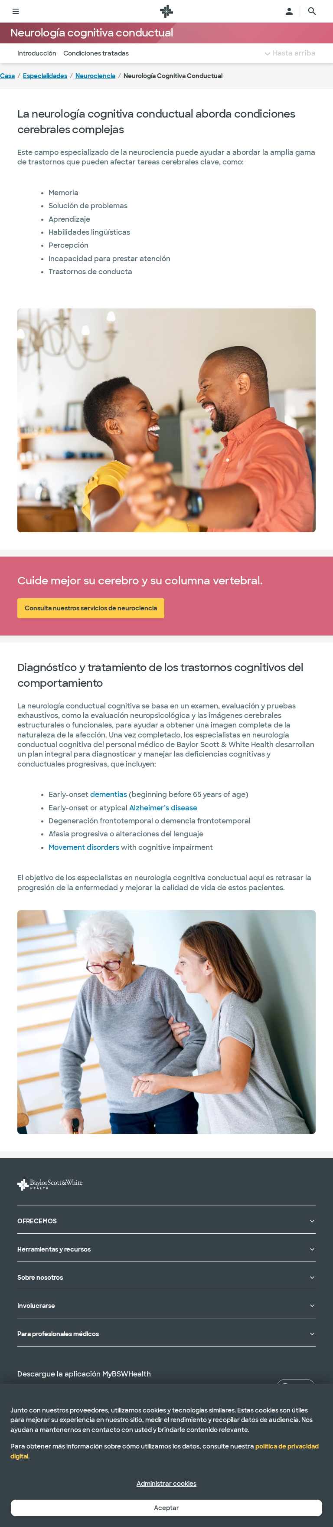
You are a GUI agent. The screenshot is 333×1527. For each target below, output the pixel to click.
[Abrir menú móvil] (15, 11)
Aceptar (166, 1508)
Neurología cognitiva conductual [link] (173, 76)
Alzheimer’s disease (163, 808)
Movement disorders (84, 847)
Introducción (36, 53)
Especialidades (45, 76)
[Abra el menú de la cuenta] (289, 11)
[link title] (166, 11)
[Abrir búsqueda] (312, 11)
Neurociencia (95, 76)
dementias (109, 794)
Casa (7, 76)
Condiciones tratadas (96, 53)
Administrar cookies (166, 1484)
